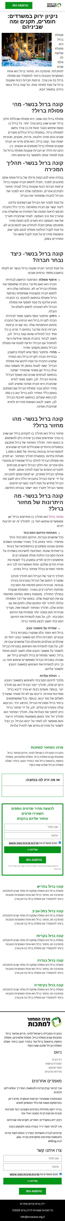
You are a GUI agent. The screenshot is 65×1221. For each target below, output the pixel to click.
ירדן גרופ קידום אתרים (32, 1203)
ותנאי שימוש (15, 843)
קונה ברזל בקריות (49, 936)
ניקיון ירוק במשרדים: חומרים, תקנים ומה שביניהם (34, 1120)
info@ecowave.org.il (32, 1216)
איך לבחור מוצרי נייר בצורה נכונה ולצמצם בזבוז (35, 1126)
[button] (40, 5)
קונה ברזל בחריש (50, 886)
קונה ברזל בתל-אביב (47, 911)
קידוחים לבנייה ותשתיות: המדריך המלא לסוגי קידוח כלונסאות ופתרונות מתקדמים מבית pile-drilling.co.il (33, 1137)
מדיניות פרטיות (30, 843)
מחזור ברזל (56, 517)
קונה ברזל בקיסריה (48, 985)
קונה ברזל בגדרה (50, 960)
